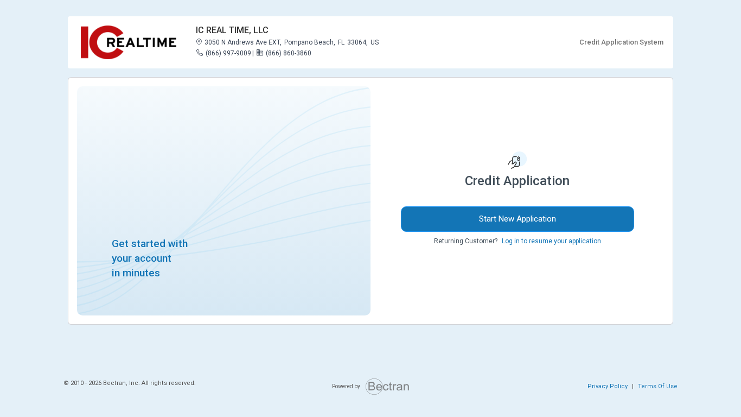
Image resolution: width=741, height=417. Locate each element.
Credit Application (517, 180)
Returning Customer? (465, 241)
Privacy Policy (607, 386)
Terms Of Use (658, 386)
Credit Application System (621, 42)
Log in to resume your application (551, 241)
